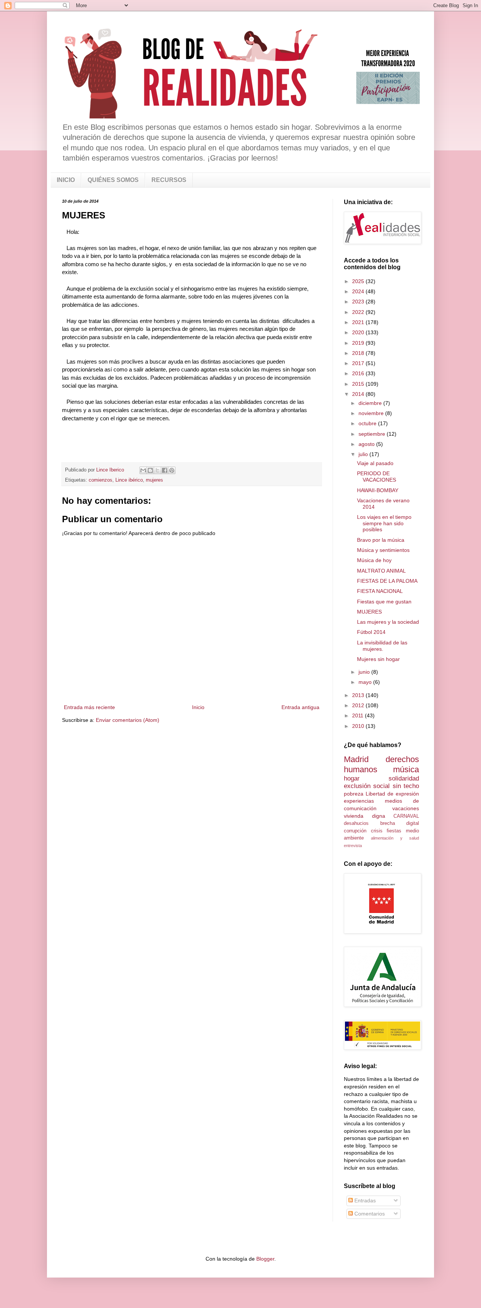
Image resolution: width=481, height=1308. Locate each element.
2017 (359, 363)
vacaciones (405, 808)
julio (363, 454)
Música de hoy (374, 560)
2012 (359, 705)
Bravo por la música (380, 540)
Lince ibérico (129, 480)
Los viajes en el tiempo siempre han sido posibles (384, 523)
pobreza (353, 794)
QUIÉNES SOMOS (113, 180)
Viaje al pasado (375, 463)
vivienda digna (364, 816)
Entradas (364, 1200)
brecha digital (399, 823)
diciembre (370, 403)
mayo (365, 682)
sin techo (406, 786)
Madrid (356, 759)
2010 (359, 726)
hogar (352, 778)
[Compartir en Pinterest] (171, 470)
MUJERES (369, 612)
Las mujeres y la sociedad (388, 622)
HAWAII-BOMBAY (377, 490)
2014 (359, 394)
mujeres (154, 480)
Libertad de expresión (392, 794)
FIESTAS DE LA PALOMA (387, 581)
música (406, 769)
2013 (359, 695)
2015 (359, 384)
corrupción (355, 831)
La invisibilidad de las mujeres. (382, 646)
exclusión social (367, 786)
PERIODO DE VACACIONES (376, 476)
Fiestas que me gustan (384, 602)
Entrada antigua (300, 707)
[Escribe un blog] (150, 470)
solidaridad (404, 778)
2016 (359, 373)
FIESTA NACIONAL (380, 591)
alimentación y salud (395, 838)
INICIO (66, 180)
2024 (359, 291)
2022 (359, 312)
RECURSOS (168, 180)
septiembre (372, 434)
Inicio (198, 707)
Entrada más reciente (89, 707)
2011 (358, 715)
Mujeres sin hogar (378, 659)
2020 (359, 332)
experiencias (359, 801)
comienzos (100, 480)
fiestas (394, 831)
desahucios (356, 823)
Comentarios (369, 1214)
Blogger (265, 1259)
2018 (359, 353)
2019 (359, 343)
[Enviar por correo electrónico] (143, 470)
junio (364, 672)
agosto (367, 444)
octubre (368, 423)
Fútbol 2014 (371, 632)
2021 (359, 322)
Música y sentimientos (383, 550)
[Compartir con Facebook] (164, 470)
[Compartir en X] (157, 470)
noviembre (371, 413)
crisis (377, 831)
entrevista (353, 845)
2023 (359, 302)
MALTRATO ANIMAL (381, 571)
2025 (359, 281)
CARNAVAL (406, 816)
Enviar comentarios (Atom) (127, 720)
